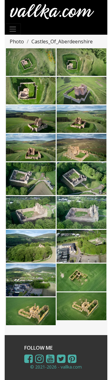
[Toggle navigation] (13, 29)
